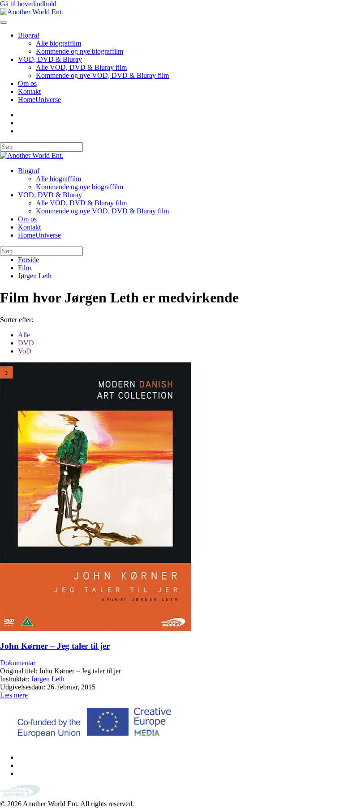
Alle (24, 335)
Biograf (28, 35)
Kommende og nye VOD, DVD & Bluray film (102, 75)
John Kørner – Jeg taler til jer (55, 646)
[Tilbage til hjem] (31, 12)
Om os (27, 83)
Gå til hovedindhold (28, 4)
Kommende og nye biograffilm (79, 51)
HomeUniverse (39, 99)
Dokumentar (17, 663)
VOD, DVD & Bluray (50, 59)
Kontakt (29, 91)
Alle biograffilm (58, 43)
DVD (26, 343)
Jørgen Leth (47, 679)
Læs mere (14, 695)
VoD (24, 351)
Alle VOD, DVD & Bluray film (81, 67)
